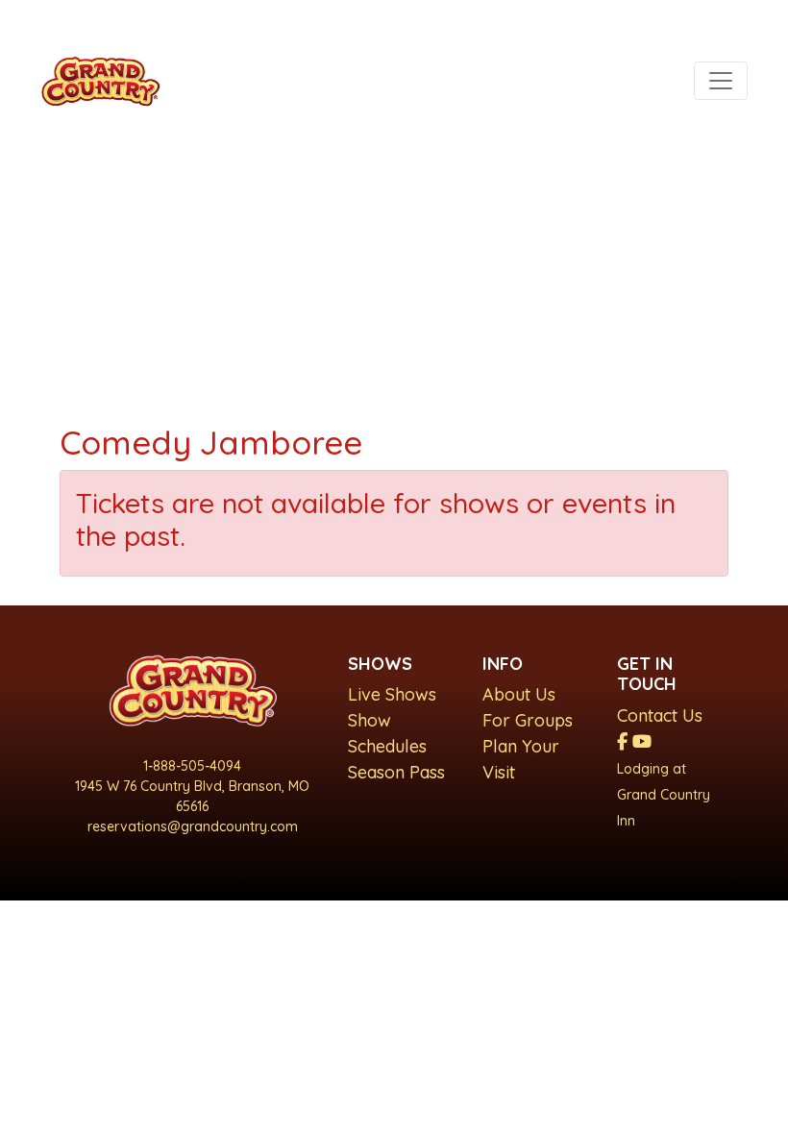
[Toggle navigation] (721, 81)
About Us (518, 694)
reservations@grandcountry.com (192, 826)
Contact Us (659, 715)
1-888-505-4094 (192, 766)
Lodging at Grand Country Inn (663, 794)
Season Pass (396, 772)
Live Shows (392, 694)
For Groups (527, 720)
